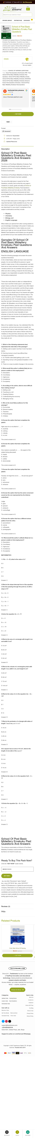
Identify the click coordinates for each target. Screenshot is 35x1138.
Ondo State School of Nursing (17, 948)
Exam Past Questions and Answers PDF (16, 72)
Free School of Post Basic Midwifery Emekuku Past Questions (17, 74)
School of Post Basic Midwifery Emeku (19, 76)
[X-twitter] (9, 1021)
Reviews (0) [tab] (5, 906)
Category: (5, 70)
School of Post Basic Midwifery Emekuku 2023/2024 (17, 78)
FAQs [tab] (3, 911)
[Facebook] (3, 1021)
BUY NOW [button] (7, 875)
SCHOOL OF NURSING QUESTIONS (18, 70)
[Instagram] (6, 1021)
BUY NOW (18, 114)
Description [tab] (5, 149)
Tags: (4, 73)
